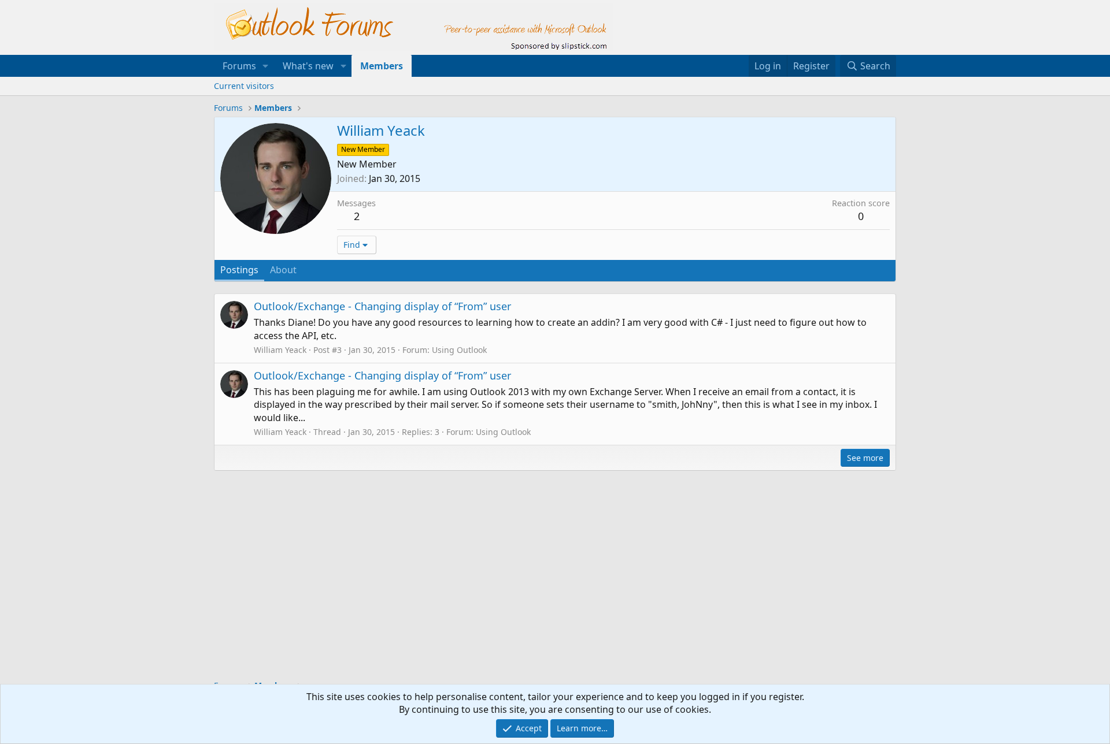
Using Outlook (459, 349)
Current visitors (244, 85)
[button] (265, 66)
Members (381, 65)
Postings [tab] (239, 269)
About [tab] (283, 269)
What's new (308, 65)
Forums (239, 65)
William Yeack (280, 349)
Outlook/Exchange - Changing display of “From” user (382, 306)
